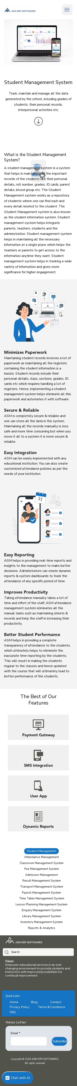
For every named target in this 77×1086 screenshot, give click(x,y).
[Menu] (67, 9)
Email (15, 1033)
